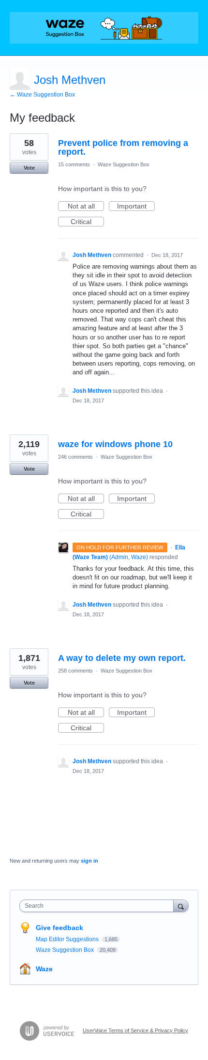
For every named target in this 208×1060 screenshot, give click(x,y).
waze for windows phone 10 (115, 444)
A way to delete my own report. (122, 658)
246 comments (75, 457)
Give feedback (59, 928)
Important (136, 206)
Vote (29, 168)
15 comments (74, 164)
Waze (44, 969)
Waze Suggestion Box (123, 164)
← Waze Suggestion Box (42, 94)
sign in (89, 861)
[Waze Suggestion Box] (104, 28)
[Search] (181, 905)
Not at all (86, 206)
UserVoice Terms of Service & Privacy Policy (135, 1030)
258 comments (75, 671)
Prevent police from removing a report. (123, 147)
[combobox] (98, 905)
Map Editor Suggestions (68, 939)
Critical (87, 222)
